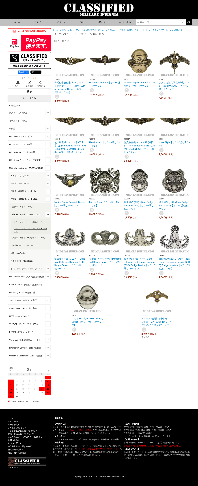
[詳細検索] (182, 22)
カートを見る (125, 22)
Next (48, 370)
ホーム (17, 22)
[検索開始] (189, 22)
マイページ (60, 22)
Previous (10, 370)
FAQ (82, 22)
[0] (57, 97)
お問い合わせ (103, 22)
